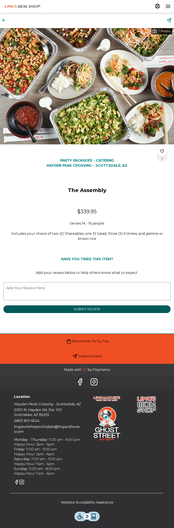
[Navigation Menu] (168, 6)
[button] (5, 20)
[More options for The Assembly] (162, 151)
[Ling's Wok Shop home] (22, 6)
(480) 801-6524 (26, 421)
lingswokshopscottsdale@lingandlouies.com (47, 429)
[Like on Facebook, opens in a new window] (80, 383)
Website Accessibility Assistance (87, 502)
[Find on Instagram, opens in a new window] (94, 383)
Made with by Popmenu (56, 369)
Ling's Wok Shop (146, 404)
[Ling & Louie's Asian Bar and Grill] (106, 398)
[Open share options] (169, 20)
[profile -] (157, 6)
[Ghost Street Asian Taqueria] (106, 424)
